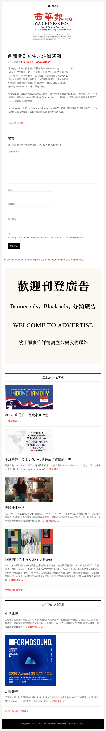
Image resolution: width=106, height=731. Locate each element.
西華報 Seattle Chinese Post (53, 21)
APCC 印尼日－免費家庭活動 (26, 415)
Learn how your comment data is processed (62, 260)
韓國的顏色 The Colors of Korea (28, 559)
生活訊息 (11, 614)
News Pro (42, 724)
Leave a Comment (43, 62)
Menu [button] (55, 6)
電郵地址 (12, 204)
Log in (83, 724)
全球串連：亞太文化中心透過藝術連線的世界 (38, 459)
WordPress (73, 724)
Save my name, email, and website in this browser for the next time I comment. (46, 237)
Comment (13, 152)
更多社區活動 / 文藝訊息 (17, 711)
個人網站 (12, 219)
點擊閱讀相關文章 (14, 590)
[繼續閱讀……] (15, 421)
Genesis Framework (58, 724)
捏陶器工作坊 (15, 507)
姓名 (10, 189)
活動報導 (11, 691)
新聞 (21, 123)
